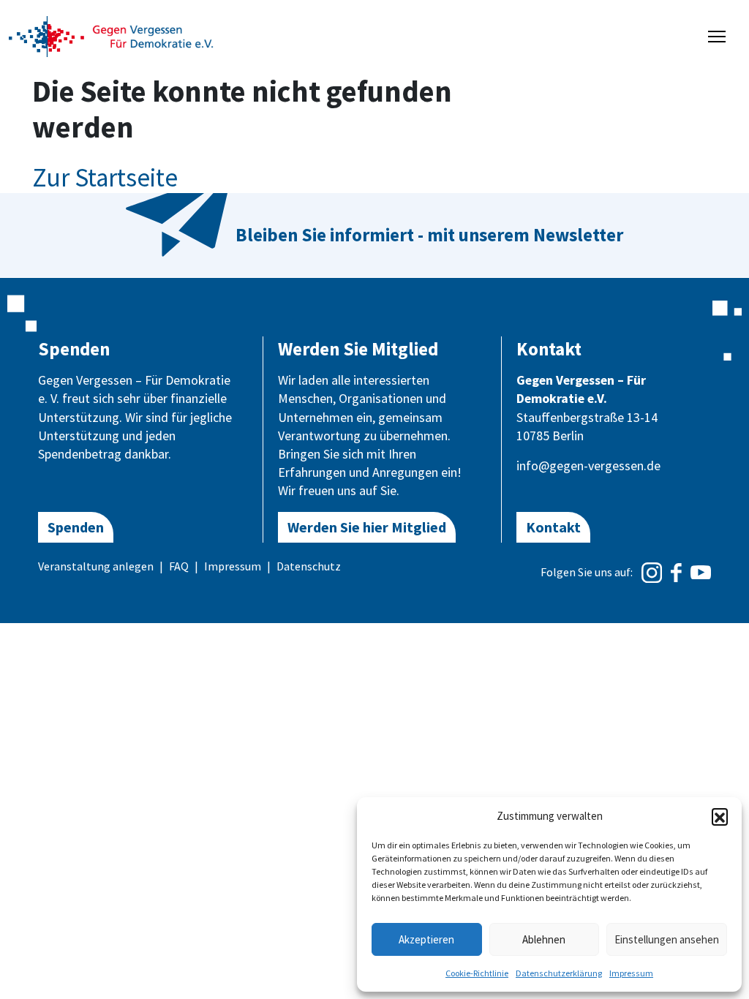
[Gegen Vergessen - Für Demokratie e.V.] (111, 35)
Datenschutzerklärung (559, 973)
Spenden (76, 527)
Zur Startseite (105, 178)
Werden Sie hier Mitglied (366, 527)
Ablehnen (543, 939)
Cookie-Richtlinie (476, 973)
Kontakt (553, 527)
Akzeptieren (426, 939)
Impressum (631, 973)
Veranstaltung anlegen (96, 566)
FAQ (179, 566)
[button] (719, 816)
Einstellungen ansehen (666, 939)
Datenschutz (308, 566)
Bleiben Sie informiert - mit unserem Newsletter (429, 234)
